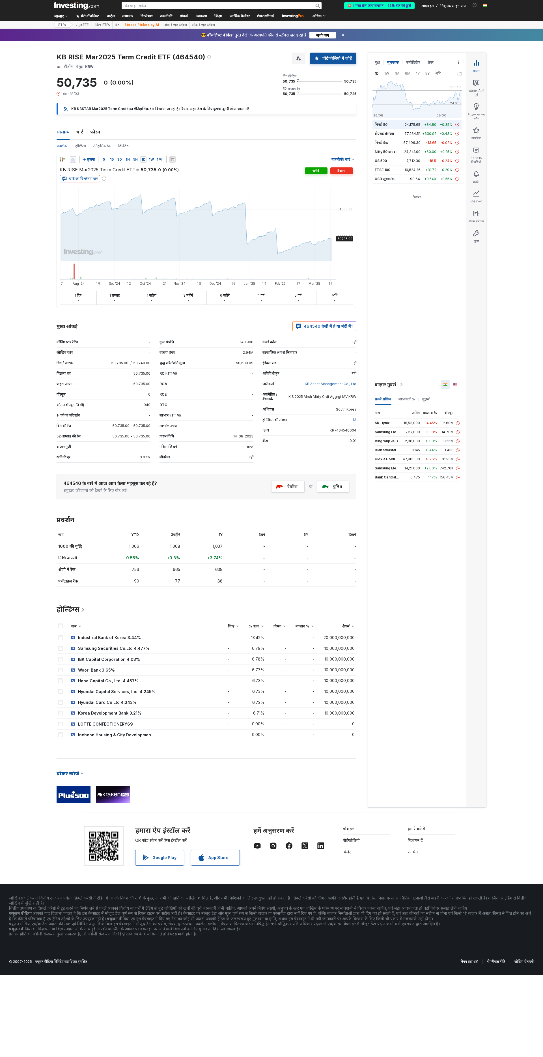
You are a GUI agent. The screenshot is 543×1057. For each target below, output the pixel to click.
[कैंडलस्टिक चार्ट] (62, 159)
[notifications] (474, 5)
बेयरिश (292, 486)
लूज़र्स (426, 399)
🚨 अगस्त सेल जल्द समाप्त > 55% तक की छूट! (379, 5)
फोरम (95, 132)
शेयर (430, 62)
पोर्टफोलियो (351, 840)
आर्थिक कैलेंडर (240, 16)
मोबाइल (349, 828)
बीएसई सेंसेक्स (384, 133)
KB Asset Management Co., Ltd (330, 384)
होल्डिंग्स (80, 146)
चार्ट (79, 132)
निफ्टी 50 (381, 124)
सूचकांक (393, 62)
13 (354, 420)
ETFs (62, 24)
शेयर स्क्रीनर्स (265, 16)
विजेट (347, 851)
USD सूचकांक (385, 179)
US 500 (381, 161)
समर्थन (413, 851)
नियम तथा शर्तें (469, 961)
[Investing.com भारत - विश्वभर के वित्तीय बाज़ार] (76, 6)
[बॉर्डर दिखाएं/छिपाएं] (172, 159)
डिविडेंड (123, 146)
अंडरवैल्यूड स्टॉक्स (175, 25)
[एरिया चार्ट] (73, 159)
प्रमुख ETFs (83, 25)
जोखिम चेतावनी (524, 961)
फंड (117, 25)
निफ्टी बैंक (381, 143)
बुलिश (337, 486)
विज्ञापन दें (415, 840)
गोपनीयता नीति (496, 961)
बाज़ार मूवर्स (385, 384)
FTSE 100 (382, 170)
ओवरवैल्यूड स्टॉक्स (203, 25)
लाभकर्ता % (406, 399)
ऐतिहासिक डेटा (102, 146)
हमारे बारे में (416, 828)
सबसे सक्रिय (383, 399)
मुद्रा (377, 62)
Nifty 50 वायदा (386, 152)
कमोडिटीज (413, 62)
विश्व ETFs (102, 25)
